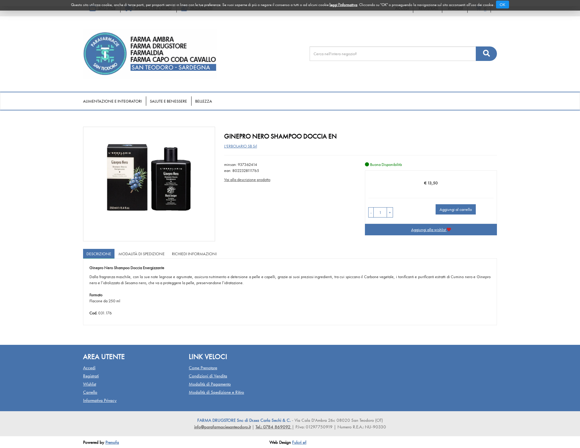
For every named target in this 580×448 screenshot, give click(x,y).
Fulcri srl (299, 442)
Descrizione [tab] (98, 253)
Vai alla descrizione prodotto (247, 179)
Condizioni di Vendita (208, 376)
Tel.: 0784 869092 (274, 427)
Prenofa (112, 442)
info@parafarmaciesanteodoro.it (222, 427)
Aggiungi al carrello (456, 209)
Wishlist (89, 384)
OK (502, 4)
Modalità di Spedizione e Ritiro (216, 392)
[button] (371, 212)
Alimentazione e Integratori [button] (112, 101)
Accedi (89, 368)
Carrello (90, 392)
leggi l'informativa (343, 4)
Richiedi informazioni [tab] (194, 253)
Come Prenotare (203, 368)
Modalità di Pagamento (210, 384)
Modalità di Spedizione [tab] (141, 253)
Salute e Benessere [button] (168, 101)
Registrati (91, 376)
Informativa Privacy (100, 400)
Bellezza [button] (203, 101)
